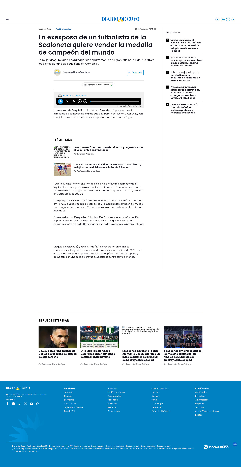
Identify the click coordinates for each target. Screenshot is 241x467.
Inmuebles (200, 396)
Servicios (199, 407)
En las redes (114, 411)
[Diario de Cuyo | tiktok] (233, 19)
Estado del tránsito (161, 411)
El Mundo (112, 403)
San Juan (68, 392)
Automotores (201, 399)
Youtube (31, 403)
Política (68, 396)
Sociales (156, 396)
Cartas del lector (160, 388)
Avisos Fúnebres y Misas (207, 411)
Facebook (7, 403)
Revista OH (69, 411)
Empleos (199, 403)
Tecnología (157, 403)
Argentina (113, 399)
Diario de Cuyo (45, 29)
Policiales (112, 388)
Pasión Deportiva (64, 29)
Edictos (198, 414)
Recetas (112, 407)
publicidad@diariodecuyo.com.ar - (29, 448)
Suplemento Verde (73, 407)
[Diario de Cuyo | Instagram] (223, 19)
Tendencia (157, 407)
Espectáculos (114, 396)
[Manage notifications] (235, 444)
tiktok (19, 403)
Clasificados (201, 392)
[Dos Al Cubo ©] (216, 448)
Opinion (155, 392)
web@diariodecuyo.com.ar (127, 446)
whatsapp (37, 403)
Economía (69, 399)
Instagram (13, 403)
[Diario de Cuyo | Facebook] (217, 19)
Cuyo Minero (70, 403)
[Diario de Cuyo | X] (228, 19)
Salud (154, 399)
